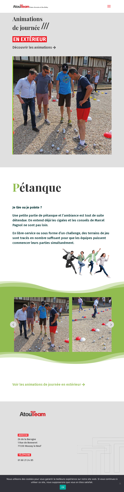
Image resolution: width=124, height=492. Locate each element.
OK (62, 487)
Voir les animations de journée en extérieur (46, 384)
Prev (13, 324)
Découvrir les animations (32, 47)
